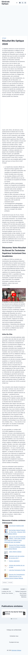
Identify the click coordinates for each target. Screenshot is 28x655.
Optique (4, 38)
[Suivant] (24, 613)
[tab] (11, 618)
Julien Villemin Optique (15, 551)
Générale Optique (16, 650)
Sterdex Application (14, 561)
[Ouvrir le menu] (17, 3)
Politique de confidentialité (14, 630)
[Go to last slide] (4, 613)
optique (5, 582)
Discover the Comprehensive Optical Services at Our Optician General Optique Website (14, 576)
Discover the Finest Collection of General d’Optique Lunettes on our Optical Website (14, 546)
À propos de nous (14, 642)
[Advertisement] (14, 21)
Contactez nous (14, 636)
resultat (10, 582)
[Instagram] (25, 3)
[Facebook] (20, 3)
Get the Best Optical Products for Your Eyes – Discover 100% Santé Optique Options (14, 531)
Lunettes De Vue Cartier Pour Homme (7, 591)
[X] (22, 3)
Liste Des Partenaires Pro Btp (17, 570)
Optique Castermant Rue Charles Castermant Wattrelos (20, 593)
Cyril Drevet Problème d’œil (16, 525)
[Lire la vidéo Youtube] (14, 294)
